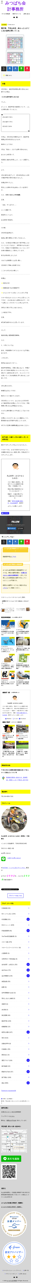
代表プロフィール (16, 13)
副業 (4, 987)
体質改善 (6, 981)
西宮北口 (5, 1055)
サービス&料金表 (6, 13)
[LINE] (17, 17)
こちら (14, 556)
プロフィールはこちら (15, 895)
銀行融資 (6, 1066)
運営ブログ (7, 1060)
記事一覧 (26, 1270)
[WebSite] (8, 718)
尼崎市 (5, 1004)
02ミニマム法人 (9, 914)
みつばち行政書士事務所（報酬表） (11, 1207)
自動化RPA (6, 1043)
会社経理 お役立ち (9, 964)
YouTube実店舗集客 (9, 936)
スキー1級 (7, 942)
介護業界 (5, 953)
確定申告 (6, 1021)
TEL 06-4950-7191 (7, 796)
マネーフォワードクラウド (11, 947)
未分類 (5, 1009)
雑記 (5, 1083)
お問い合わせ (27, 13)
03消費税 (6, 919)
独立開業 (6, 1015)
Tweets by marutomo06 (8, 1090)
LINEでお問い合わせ (14, 858)
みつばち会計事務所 (15, 6)
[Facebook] (11, 528)
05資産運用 (7, 930)
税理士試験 (7, 1032)
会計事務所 (4, 24)
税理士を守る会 (11, 1120)
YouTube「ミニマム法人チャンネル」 (14, 867)
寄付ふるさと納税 (8, 998)
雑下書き (6, 1077)
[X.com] (20, 528)
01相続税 (6, 908)
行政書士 (6, 1049)
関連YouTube (7, 1071)
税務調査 (6, 1026)
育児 (5, 1038)
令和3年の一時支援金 (9, 959)
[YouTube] (14, 17)
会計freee (6, 970)
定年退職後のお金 (9, 992)
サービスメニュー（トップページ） (12, 1270)
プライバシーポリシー (11, 1273)
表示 (10, 75)
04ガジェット (8, 925)
